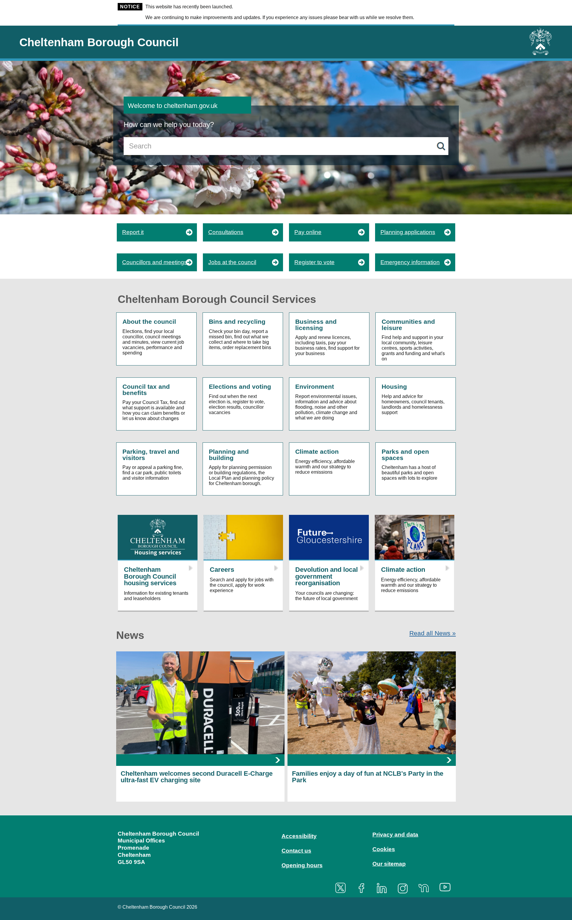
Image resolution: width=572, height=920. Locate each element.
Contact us (296, 851)
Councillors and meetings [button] (154, 262)
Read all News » (432, 633)
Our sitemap (389, 864)
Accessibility (299, 836)
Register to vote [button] (314, 262)
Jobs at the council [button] (232, 262)
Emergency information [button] (410, 262)
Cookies (383, 849)
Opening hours (302, 865)
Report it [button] (133, 232)
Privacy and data (395, 834)
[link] (286, 855)
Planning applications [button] (407, 232)
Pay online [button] (307, 232)
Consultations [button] (225, 232)
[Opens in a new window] (342, 887)
